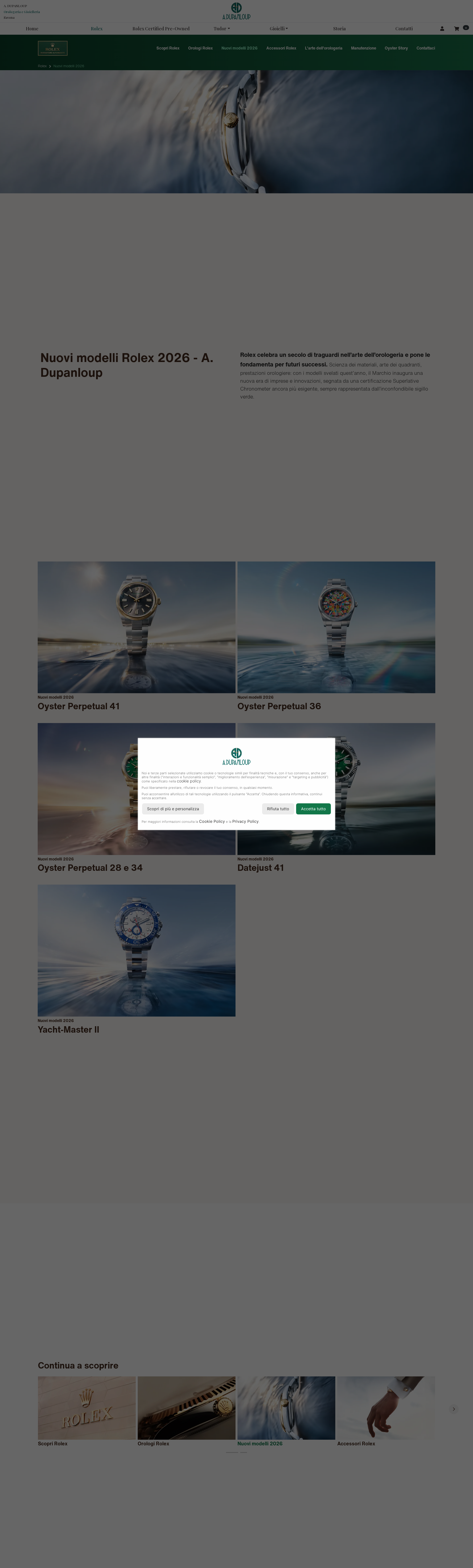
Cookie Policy (212, 821)
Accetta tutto (313, 808)
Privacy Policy (245, 821)
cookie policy (189, 780)
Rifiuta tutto (278, 808)
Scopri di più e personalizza (173, 808)
